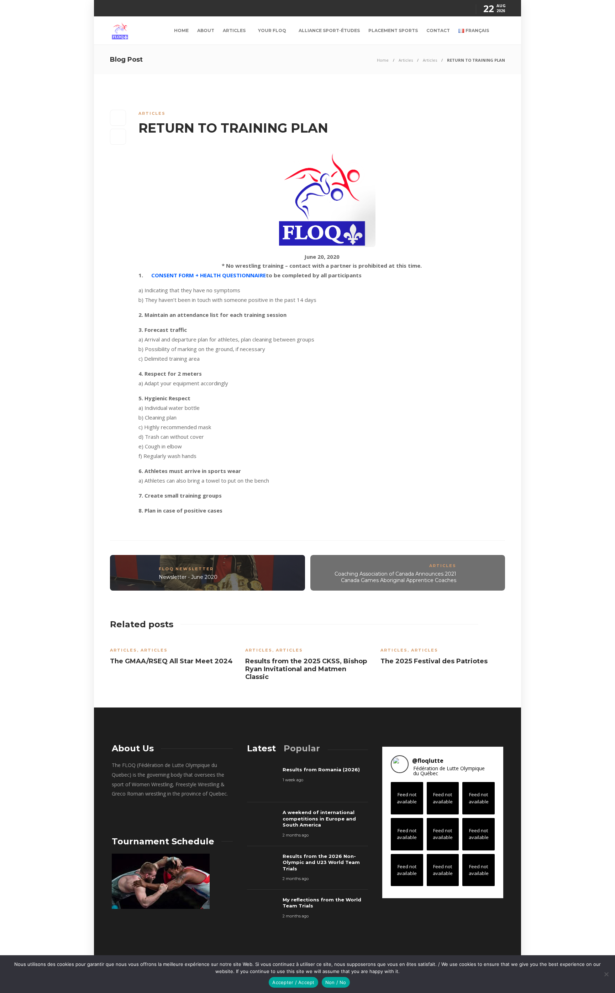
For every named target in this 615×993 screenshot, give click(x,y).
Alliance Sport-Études (329, 30)
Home (181, 30)
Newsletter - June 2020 (188, 577)
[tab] (261, 748)
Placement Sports (393, 30)
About (205, 30)
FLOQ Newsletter (186, 568)
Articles (234, 30)
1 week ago (293, 779)
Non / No (335, 982)
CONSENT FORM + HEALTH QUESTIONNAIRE (208, 275)
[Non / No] (606, 974)
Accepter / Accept (293, 982)
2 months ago (296, 835)
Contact (438, 30)
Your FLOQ (272, 30)
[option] (172, 654)
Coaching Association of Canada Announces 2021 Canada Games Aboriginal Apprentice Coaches (395, 577)
